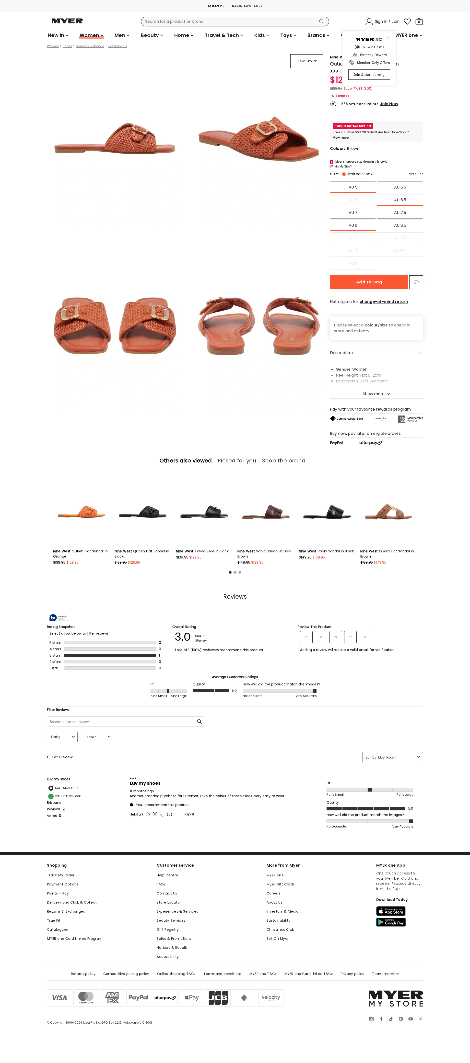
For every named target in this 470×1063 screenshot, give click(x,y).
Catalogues (57, 929)
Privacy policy (352, 973)
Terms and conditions (222, 973)
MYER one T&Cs (263, 973)
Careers (274, 893)
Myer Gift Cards (281, 884)
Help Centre (167, 875)
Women (53, 46)
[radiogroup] (376, 225)
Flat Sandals (117, 46)
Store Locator (169, 902)
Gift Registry (168, 929)
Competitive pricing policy (126, 973)
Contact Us (167, 893)
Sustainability (279, 920)
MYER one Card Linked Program (75, 938)
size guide (416, 174)
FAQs (161, 884)
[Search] (323, 21)
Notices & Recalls (172, 947)
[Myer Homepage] (67, 23)
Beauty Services (171, 920)
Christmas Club (280, 929)
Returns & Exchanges (66, 911)
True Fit (53, 920)
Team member (385, 973)
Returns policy (83, 973)
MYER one (275, 875)
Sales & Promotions (174, 938)
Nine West (340, 57)
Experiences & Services (177, 911)
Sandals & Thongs (90, 46)
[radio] (353, 187)
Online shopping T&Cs (176, 973)
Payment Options (63, 884)
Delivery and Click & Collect (72, 902)
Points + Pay (58, 893)
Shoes (67, 46)
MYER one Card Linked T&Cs (308, 973)
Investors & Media (283, 911)
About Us (274, 902)
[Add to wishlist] (416, 282)
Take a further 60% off (353, 126)
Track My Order (61, 875)
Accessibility (168, 956)
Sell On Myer (278, 938)
